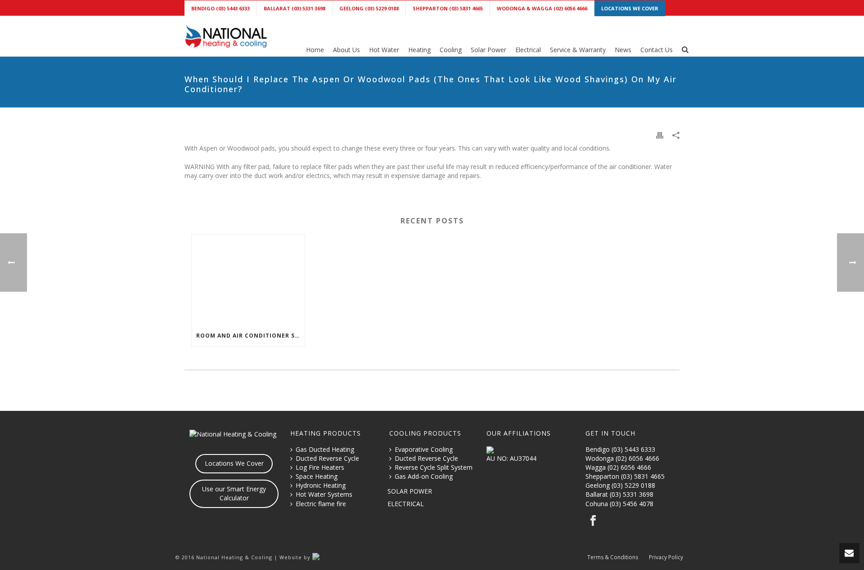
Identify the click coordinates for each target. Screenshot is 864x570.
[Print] (659, 134)
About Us (346, 49)
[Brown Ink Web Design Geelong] (330, 557)
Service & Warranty (578, 49)
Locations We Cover (234, 463)
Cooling (451, 49)
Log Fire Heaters (320, 467)
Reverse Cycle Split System (433, 467)
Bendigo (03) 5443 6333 (620, 449)
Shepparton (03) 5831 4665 (625, 476)
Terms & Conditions (612, 557)
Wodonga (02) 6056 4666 (622, 458)
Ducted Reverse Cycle (327, 458)
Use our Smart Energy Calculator (234, 493)
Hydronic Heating (321, 485)
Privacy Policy (666, 557)
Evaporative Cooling (424, 449)
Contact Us (656, 49)
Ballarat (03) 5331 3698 (619, 494)
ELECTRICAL (405, 503)
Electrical (528, 49)
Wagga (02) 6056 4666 (618, 467)
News (623, 49)
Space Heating (317, 476)
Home (315, 49)
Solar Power (488, 49)
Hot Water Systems (324, 494)
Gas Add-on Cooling (424, 476)
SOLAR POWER (409, 491)
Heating (419, 49)
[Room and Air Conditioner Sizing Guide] (248, 280)
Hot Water (384, 49)
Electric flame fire (321, 503)
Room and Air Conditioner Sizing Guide (250, 335)
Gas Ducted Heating (325, 449)
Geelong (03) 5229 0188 (620, 485)
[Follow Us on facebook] (593, 521)
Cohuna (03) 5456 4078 (619, 503)
